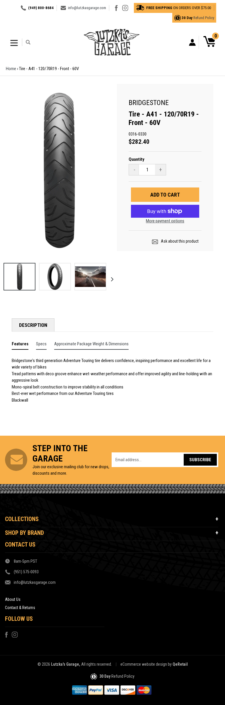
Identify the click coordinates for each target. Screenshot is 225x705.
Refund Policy (203, 18)
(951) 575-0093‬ (26, 571)
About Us (13, 599)
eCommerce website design (143, 664)
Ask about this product (179, 241)
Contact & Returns (20, 607)
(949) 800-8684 (41, 8)
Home (11, 68)
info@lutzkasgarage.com (87, 8)
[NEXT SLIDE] (110, 277)
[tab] (20, 345)
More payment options (165, 221)
